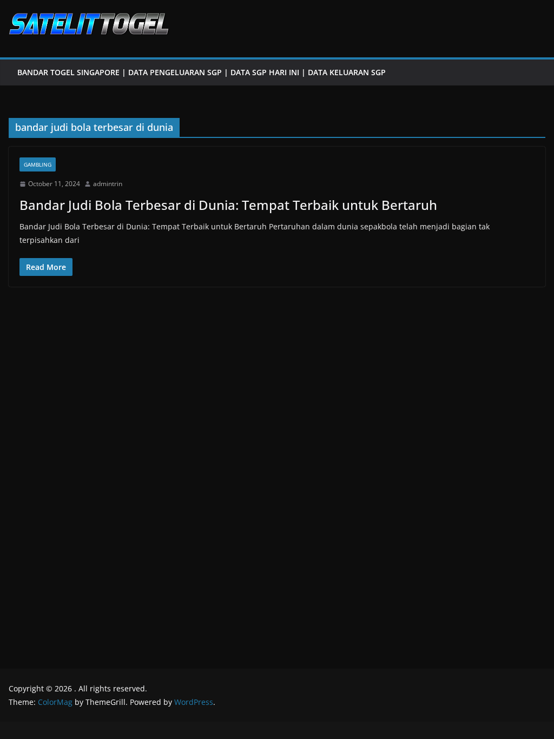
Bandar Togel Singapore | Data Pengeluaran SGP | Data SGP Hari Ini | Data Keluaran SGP (201, 72)
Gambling (37, 164)
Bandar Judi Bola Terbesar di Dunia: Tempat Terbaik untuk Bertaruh (228, 205)
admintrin (107, 183)
